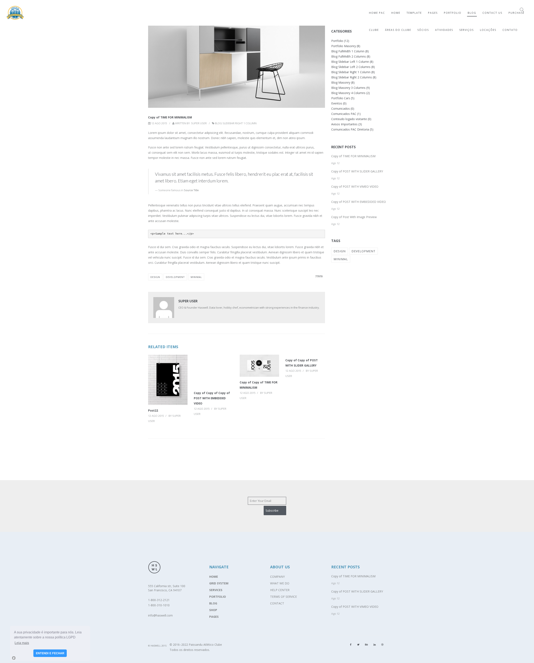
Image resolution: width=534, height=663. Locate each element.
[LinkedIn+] (374, 644)
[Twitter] (358, 644)
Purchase (516, 13)
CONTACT (277, 603)
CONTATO (510, 30)
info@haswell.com (160, 615)
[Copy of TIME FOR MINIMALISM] (236, 58)
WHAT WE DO (279, 583)
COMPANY (277, 577)
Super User (199, 123)
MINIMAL (196, 277)
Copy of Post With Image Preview (354, 217)
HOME (213, 577)
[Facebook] (351, 644)
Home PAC (377, 13)
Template (414, 13)
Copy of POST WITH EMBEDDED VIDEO (358, 202)
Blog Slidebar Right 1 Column (236, 123)
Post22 (153, 410)
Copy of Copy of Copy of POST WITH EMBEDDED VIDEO (212, 398)
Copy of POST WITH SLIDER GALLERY (357, 171)
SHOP (213, 610)
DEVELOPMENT (175, 277)
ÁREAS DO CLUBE (398, 30)
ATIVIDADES (444, 30)
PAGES (214, 617)
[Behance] (366, 644)
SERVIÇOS (466, 30)
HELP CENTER (280, 590)
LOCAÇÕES (488, 30)
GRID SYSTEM (218, 583)
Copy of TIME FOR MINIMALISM (353, 156)
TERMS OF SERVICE (283, 597)
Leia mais (22, 643)
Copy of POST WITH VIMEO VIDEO (354, 186)
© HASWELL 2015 (157, 645)
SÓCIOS (423, 30)
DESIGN (155, 277)
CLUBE (374, 30)
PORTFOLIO (217, 597)
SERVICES (215, 590)
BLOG (213, 603)
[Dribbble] (382, 644)
